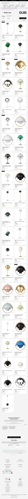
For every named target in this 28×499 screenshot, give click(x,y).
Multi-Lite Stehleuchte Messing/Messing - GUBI (7, 35)
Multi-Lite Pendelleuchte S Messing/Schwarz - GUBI (18, 334)
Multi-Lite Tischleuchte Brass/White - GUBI (20, 259)
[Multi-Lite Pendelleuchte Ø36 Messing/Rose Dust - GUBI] (8, 292)
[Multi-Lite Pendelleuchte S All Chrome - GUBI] (20, 385)
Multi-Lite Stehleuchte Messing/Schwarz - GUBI (20, 203)
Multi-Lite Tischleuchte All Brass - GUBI (7, 277)
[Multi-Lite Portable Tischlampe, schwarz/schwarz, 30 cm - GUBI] (8, 161)
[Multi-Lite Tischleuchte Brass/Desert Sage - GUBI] (8, 348)
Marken (6, 9)
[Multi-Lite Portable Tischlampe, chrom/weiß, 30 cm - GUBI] (8, 180)
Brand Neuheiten (20, 484)
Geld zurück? (7, 467)
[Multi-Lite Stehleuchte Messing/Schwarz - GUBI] (20, 198)
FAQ (7, 462)
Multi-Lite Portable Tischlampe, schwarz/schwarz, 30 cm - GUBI (6, 166)
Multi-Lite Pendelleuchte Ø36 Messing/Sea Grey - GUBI (6, 315)
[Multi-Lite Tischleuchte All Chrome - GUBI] (8, 105)
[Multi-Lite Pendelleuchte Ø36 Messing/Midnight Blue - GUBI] (8, 236)
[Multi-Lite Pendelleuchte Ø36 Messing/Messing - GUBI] (20, 68)
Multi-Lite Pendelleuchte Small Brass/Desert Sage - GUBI (19, 315)
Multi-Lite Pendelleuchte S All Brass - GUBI (20, 296)
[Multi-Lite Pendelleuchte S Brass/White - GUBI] (20, 366)
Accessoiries (7, 491)
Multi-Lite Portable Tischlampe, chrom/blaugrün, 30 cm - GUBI (19, 147)
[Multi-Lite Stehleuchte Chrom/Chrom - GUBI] (20, 236)
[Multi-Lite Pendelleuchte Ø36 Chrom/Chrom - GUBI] (8, 87)
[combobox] (13, 3)
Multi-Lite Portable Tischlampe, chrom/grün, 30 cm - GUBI (6, 54)
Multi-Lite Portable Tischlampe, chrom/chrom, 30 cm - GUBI (6, 128)
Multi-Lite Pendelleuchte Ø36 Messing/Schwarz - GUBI (19, 184)
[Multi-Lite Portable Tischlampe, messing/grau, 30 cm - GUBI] (20, 87)
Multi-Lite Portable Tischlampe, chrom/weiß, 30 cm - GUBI (6, 184)
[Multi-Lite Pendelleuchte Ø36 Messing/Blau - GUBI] (20, 348)
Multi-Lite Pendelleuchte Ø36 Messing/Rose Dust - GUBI (6, 296)
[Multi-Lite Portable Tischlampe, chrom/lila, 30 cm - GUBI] (20, 161)
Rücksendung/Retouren (7, 466)
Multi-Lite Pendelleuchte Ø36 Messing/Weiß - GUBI (19, 128)
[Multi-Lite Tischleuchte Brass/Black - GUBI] (20, 49)
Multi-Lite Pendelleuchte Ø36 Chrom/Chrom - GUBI (6, 91)
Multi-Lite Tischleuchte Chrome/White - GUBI (20, 110)
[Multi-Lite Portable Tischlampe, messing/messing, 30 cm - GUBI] (8, 68)
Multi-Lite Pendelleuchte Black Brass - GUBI (7, 371)
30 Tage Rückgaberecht (20, 466)
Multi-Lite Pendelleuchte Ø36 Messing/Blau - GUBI (19, 352)
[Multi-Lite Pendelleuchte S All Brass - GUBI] (20, 292)
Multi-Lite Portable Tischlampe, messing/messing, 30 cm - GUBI (6, 73)
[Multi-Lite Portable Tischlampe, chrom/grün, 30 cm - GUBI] (8, 49)
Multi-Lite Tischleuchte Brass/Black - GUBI (20, 54)
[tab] (4, 18)
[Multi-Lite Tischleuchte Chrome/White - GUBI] (20, 105)
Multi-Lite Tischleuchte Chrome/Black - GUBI (7, 259)
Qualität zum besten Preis (7, 490)
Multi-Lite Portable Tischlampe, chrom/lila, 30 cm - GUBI (19, 166)
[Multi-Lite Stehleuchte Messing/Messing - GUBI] (8, 31)
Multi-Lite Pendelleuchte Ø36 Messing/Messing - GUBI (19, 73)
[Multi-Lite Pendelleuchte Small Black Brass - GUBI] (8, 385)
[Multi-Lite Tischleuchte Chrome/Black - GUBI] (8, 254)
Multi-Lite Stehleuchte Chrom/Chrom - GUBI (20, 240)
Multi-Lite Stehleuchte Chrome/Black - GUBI (7, 203)
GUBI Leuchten (10, 9)
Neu (12, 6)
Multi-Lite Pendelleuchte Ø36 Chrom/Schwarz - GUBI (19, 278)
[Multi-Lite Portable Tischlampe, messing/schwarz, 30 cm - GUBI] (20, 31)
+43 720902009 (7, 461)
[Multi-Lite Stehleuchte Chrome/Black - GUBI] (8, 198)
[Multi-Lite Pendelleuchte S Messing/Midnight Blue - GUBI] (8, 217)
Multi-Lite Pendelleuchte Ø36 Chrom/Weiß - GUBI (6, 147)
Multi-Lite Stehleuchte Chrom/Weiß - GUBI (20, 222)
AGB (7, 484)
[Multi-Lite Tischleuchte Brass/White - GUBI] (20, 254)
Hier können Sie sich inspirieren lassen (13, 437)
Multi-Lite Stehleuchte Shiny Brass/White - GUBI (6, 334)
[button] (12, 33)
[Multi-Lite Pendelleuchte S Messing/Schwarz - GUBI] (20, 329)
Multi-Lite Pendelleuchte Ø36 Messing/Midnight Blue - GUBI (6, 240)
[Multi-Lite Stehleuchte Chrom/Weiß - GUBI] (20, 217)
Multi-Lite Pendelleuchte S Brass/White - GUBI (20, 371)
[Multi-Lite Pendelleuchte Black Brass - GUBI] (8, 366)
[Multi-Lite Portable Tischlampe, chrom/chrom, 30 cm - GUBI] (8, 124)
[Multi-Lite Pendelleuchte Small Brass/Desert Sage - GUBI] (20, 310)
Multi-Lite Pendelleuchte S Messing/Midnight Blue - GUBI (6, 222)
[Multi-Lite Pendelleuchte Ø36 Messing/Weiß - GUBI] (20, 124)
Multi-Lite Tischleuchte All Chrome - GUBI (7, 110)
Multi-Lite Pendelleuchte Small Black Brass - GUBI (7, 390)
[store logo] (5, 3)
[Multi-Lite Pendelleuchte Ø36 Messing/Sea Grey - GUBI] (8, 310)
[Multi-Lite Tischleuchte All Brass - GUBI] (8, 273)
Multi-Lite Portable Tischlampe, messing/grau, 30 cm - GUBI (19, 91)
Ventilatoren (18, 5)
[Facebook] (5, 479)
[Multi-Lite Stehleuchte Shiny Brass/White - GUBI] (8, 329)
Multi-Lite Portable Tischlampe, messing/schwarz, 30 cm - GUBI (19, 35)
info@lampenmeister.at (14, 495)
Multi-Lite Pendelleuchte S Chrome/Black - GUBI (5, 408)
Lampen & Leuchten (3, 9)
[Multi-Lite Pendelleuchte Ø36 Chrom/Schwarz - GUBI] (20, 273)
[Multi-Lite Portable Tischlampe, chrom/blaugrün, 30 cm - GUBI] (20, 143)
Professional (22, 6)
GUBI (8, 9)
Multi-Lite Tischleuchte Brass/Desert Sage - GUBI (7, 352)
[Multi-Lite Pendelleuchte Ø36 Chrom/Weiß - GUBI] (8, 143)
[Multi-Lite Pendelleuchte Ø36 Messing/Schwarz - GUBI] (20, 180)
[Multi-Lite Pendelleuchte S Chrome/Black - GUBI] (8, 404)
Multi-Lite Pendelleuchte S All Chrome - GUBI (20, 390)
